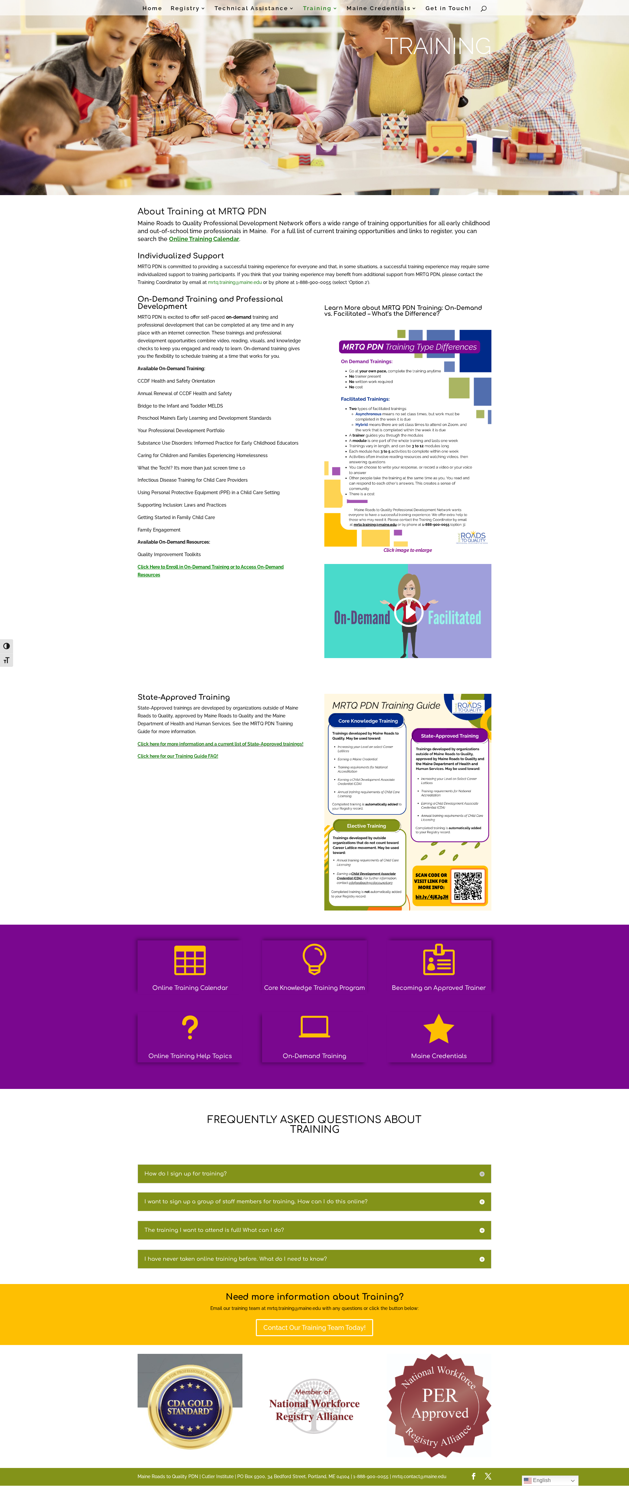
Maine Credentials (379, 8)
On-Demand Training (314, 1056)
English (541, 1480)
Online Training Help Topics (190, 1056)
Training (317, 8)
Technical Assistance (251, 8)
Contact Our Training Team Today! (314, 1328)
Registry (185, 8)
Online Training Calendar (190, 988)
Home (152, 8)
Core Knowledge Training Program (314, 988)
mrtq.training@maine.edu (235, 282)
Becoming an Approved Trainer (439, 988)
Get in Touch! (449, 8)
